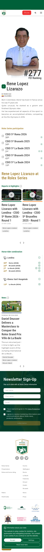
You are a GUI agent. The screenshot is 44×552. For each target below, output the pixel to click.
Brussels (25, 488)
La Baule (25, 475)
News (4, 297)
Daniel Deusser (8, 357)
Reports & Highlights (10, 186)
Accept (12, 540)
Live (27, 13)
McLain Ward (7, 363)
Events (25, 466)
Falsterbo (26, 479)
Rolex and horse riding (9, 472)
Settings (31, 540)
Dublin (25, 485)
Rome (25, 472)
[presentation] (20, 243)
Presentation (6, 469)
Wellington (26, 469)
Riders (4, 492)
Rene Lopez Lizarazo (10, 228)
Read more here (22, 545)
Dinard (25, 482)
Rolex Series (5, 466)
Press (24, 497)
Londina (5, 231)
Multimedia (5, 497)
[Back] (4, 86)
